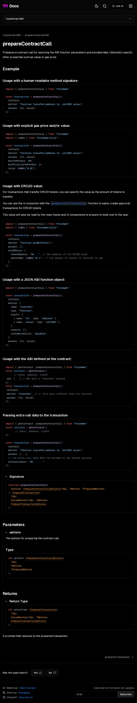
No (50, 672)
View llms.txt (26, 697)
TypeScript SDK (15, 18)
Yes (36, 672)
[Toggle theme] (96, 6)
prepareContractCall (37, 35)
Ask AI (119, 6)
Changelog (24, 692)
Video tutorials (27, 688)
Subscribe (126, 694)
